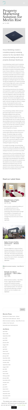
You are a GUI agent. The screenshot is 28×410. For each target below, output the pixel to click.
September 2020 (6, 364)
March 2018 (5, 398)
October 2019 (6, 382)
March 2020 (5, 373)
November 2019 (6, 380)
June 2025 (5, 338)
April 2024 (5, 340)
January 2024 (6, 342)
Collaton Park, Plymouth (8, 323)
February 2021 (6, 353)
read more (6, 220)
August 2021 (5, 344)
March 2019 (5, 389)
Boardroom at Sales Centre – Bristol (11, 200)
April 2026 (5, 331)
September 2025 (6, 336)
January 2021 (6, 356)
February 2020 (6, 375)
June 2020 (5, 371)
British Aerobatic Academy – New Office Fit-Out (12, 273)
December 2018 (6, 393)
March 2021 (5, 351)
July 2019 (5, 384)
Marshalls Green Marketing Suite (10, 325)
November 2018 (6, 395)
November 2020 (6, 360)
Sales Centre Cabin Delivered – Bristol (11, 242)
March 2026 (5, 333)
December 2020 (6, 358)
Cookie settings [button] (21, 405)
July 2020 (5, 369)
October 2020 (6, 362)
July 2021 (5, 347)
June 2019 (5, 387)
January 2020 (6, 378)
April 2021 (5, 349)
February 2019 (6, 391)
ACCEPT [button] (14, 407)
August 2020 (5, 367)
